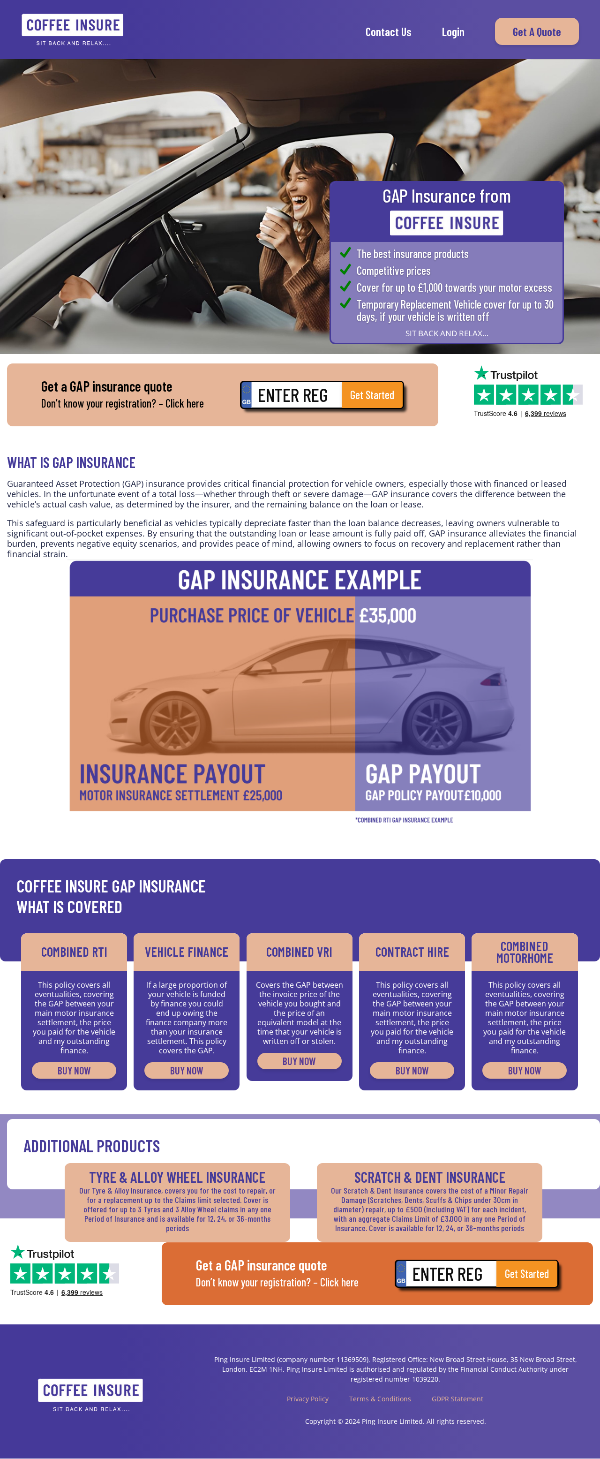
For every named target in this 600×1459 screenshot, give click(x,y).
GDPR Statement (457, 1398)
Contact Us (389, 33)
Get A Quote (537, 31)
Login (453, 33)
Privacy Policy (308, 1398)
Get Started (372, 394)
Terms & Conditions (380, 1398)
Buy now (74, 1070)
